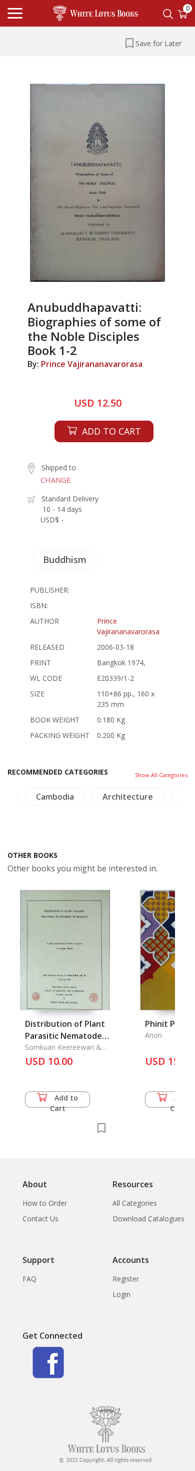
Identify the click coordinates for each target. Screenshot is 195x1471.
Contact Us (40, 1218)
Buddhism (64, 560)
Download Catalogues (148, 1218)
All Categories (134, 1203)
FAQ (29, 1278)
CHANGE (55, 480)
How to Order (44, 1203)
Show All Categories (161, 775)
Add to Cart (64, 1100)
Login (121, 1294)
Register (125, 1278)
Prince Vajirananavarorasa (91, 364)
